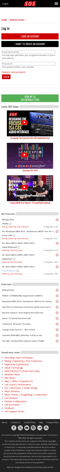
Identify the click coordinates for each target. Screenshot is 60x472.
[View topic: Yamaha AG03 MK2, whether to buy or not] (57, 335)
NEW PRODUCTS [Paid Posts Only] (21, 371)
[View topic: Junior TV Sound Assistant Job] (57, 318)
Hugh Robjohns (9, 270)
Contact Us (15, 422)
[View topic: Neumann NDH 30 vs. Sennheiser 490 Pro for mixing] (57, 301)
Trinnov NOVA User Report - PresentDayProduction (30, 202)
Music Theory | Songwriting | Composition (25, 394)
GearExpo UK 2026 (30, 170)
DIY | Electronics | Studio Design (21, 387)
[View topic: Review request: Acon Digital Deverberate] (57, 312)
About (4, 422)
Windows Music (12, 374)
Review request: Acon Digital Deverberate (22, 312)
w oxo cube (7, 235)
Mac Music (9, 377)
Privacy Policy (52, 422)
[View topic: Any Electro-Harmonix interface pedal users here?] (57, 307)
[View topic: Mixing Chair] (57, 219)
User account (17, 20)
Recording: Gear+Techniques (12, 250)
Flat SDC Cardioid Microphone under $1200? (23, 341)
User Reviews (11, 398)
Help (41, 422)
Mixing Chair (8, 219)
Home (4, 20)
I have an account (30, 36)
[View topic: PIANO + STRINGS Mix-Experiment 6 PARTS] (57, 295)
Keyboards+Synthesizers (16, 364)
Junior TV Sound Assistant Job (16, 318)
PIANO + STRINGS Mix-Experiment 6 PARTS (22, 295)
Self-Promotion (12, 404)
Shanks (5, 223)
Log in (5, 3)
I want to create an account (30, 44)
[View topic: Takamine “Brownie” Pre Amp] (57, 324)
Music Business (12, 391)
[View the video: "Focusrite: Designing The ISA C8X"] (30, 123)
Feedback (9, 408)
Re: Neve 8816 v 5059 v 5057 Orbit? (18, 243)
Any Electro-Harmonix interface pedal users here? (26, 307)
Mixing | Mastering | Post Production (15, 227)
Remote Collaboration (15, 401)
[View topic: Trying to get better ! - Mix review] (57, 329)
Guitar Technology (13, 367)
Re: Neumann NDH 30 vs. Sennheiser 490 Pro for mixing (28, 231)
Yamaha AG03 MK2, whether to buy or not (22, 335)
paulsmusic (7, 259)
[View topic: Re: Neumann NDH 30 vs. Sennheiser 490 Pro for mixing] (57, 231)
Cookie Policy (30, 422)
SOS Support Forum (14, 411)
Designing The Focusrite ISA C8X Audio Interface (30, 138)
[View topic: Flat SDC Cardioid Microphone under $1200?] (57, 341)
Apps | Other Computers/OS (18, 381)
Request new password (13, 72)
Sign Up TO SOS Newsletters (30, 98)
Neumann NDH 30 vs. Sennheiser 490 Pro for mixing (27, 301)
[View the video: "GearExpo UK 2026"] (30, 156)
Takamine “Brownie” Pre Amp (16, 324)
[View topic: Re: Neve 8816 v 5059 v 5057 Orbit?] (57, 243)
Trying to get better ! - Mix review (18, 329)
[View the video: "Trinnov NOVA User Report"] (30, 188)
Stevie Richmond (9, 247)
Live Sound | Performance (17, 384)
